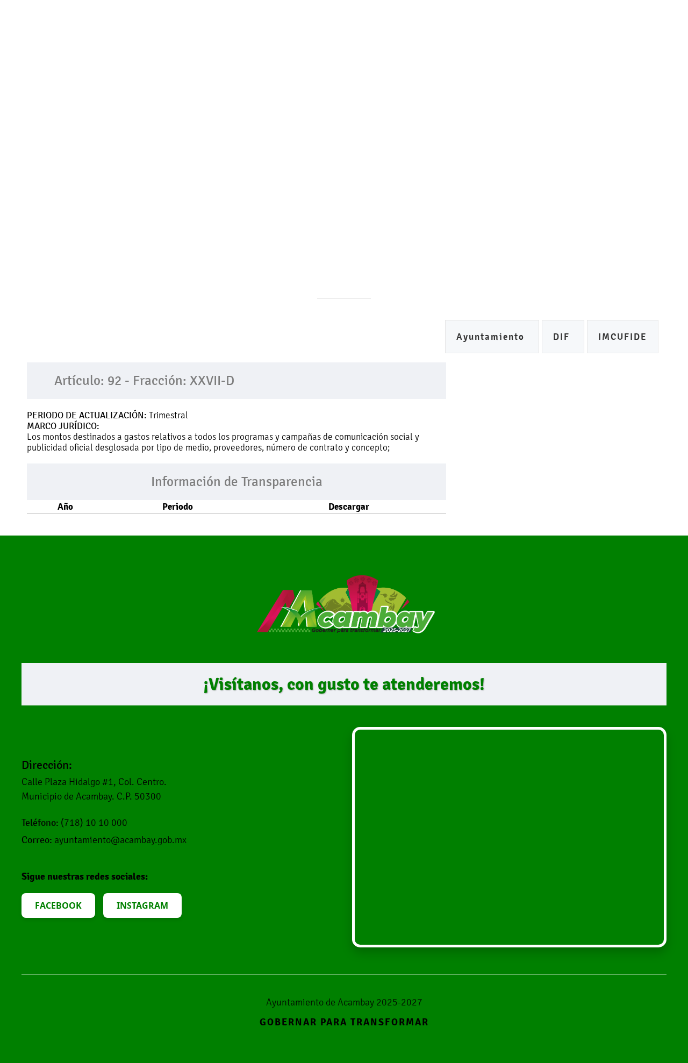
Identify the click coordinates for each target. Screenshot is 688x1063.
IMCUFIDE (622, 337)
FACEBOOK (58, 905)
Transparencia (522, 46)
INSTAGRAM (142, 905)
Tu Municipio (272, 46)
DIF (563, 337)
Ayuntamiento (492, 337)
